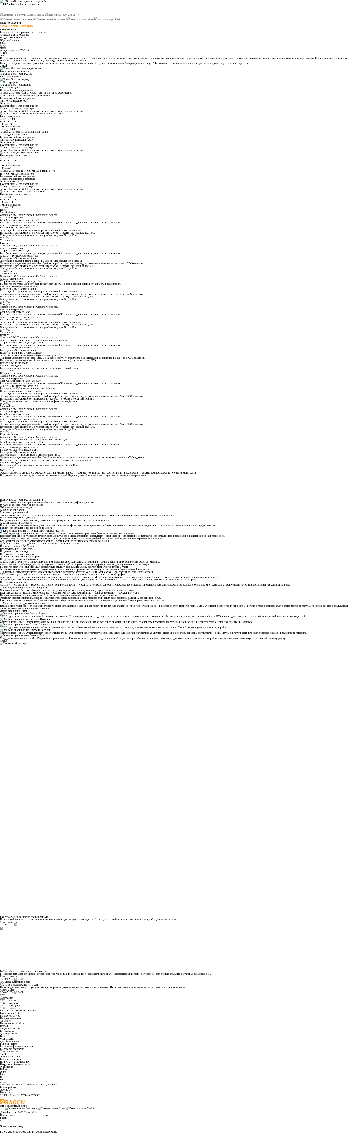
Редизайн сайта (8, 1043)
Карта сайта (30, 1112)
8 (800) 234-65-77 (9, 1095)
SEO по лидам (8, 1000)
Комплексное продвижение (15, 71)
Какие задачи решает (14, 530)
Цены (32, 9)
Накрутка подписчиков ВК (14, 1061)
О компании (6, 1066)
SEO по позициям (10, 87)
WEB (14, 26)
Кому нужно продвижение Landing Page (25, 587)
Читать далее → (8, 922)
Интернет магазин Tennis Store (17, 173)
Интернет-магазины (11, 1018)
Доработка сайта (9, 1033)
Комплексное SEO (10, 1013)
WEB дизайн (7, 1038)
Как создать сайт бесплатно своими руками (24, 917)
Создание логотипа (10, 1051)
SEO (2, 995)
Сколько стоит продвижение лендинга (24, 603)
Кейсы (17, 9)
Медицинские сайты (11, 1028)
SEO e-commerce (9, 1008)
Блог (2, 1074)
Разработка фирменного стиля (16, 1046)
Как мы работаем (55, 530)
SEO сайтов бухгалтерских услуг (18, 1010)
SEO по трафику (9, 82)
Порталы (4, 1026)
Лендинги (5, 1020)
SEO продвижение (10, 76)
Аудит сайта (6, 998)
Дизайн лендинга (9, 1041)
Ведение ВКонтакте (10, 1059)
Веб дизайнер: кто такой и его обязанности (24, 971)
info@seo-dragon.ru (30, 1095)
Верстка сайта (7, 1031)
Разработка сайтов (10, 1015)
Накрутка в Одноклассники (15, 1064)
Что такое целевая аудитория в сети (19, 984)
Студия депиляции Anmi (13, 134)
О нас (3, 9)
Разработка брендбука (12, 1049)
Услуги (10, 9)
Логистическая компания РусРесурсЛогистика (25, 95)
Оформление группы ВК (13, 1056)
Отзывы (25, 9)
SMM (3, 26)
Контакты (40, 9)
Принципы (36, 530)
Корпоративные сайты (12, 1023)
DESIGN (27, 26)
